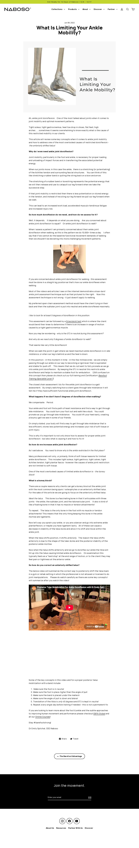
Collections (57, 9)
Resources (61, 828)
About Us (50, 828)
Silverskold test (73, 321)
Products (72, 9)
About (85, 9)
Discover (98, 9)
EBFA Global (99, 713)
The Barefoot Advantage (70, 756)
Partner (111, 9)
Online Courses (42, 716)
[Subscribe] (89, 797)
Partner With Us (75, 828)
